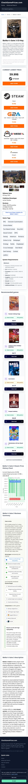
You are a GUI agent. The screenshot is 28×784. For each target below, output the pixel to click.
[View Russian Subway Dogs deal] (14, 303)
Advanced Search (12, 5)
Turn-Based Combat (9, 229)
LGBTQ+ (5, 255)
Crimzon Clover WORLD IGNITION (14, 346)
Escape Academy (12, 411)
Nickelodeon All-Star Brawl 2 (15, 443)
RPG (4, 222)
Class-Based (18, 248)
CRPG (16, 233)
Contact (3, 767)
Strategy (5, 244)
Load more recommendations (14, 460)
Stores (3, 765)
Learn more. (14, 774)
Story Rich (20, 229)
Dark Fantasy (7, 251)
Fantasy (5, 236)
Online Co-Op (7, 240)
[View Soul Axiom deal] (14, 368)
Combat (15, 251)
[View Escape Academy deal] (14, 401)
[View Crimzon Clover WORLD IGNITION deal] (14, 336)
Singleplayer (20, 244)
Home (3, 5)
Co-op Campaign (8, 248)
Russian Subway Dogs (14, 314)
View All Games (5, 762)
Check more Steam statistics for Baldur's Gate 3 (14, 213)
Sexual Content (7, 233)
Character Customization (15, 222)
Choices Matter (7, 225)
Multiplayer (16, 240)
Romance (21, 236)
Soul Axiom (11, 379)
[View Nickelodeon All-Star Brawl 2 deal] (14, 433)
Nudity (12, 244)
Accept (14, 781)
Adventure (13, 236)
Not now (14, 777)
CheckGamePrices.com (11, 2)
